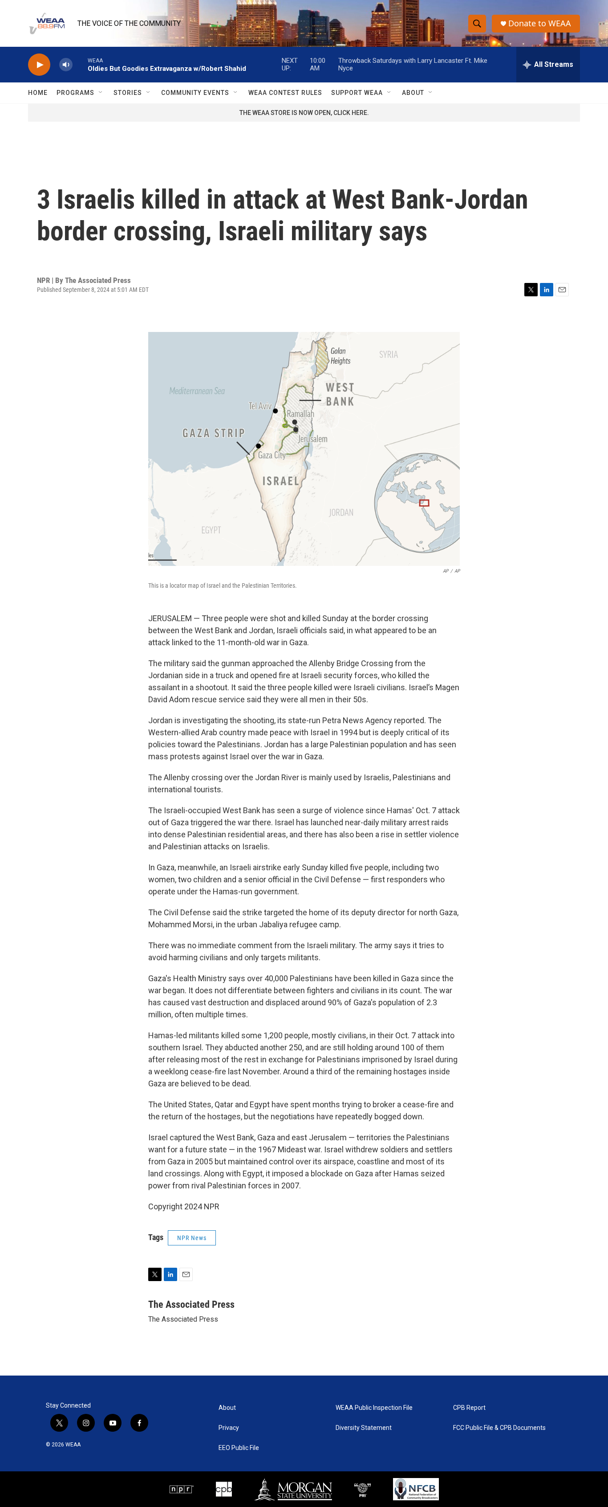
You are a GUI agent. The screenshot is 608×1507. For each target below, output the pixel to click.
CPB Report (469, 1408)
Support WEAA (357, 92)
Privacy (229, 1428)
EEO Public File (239, 1448)
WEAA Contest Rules (285, 92)
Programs (75, 92)
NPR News (192, 1237)
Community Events (195, 92)
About (413, 92)
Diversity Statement (364, 1428)
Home (38, 92)
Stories (127, 92)
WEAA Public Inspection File (374, 1408)
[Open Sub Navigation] (101, 92)
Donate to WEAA (539, 23)
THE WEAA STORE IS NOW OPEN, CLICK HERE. (304, 112)
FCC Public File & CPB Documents (499, 1428)
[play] (39, 65)
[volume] (65, 65)
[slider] (80, 64)
